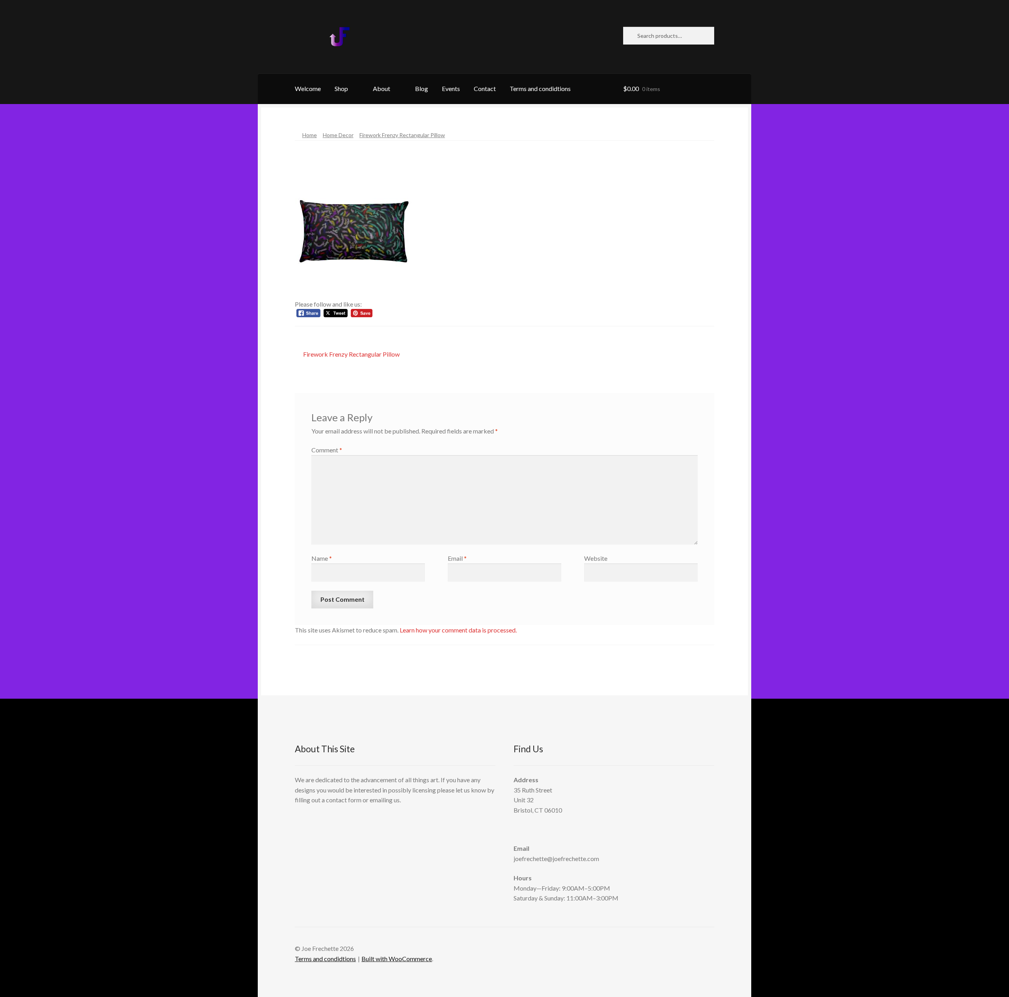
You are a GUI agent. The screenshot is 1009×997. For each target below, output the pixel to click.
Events (451, 88)
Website (595, 558)
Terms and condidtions (540, 88)
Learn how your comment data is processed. (458, 630)
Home (309, 135)
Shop (341, 88)
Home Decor (338, 135)
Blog (421, 88)
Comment (326, 450)
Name (321, 558)
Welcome (308, 88)
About (381, 88)
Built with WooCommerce (396, 958)
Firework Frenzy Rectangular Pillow (402, 135)
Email (457, 558)
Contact (485, 88)
